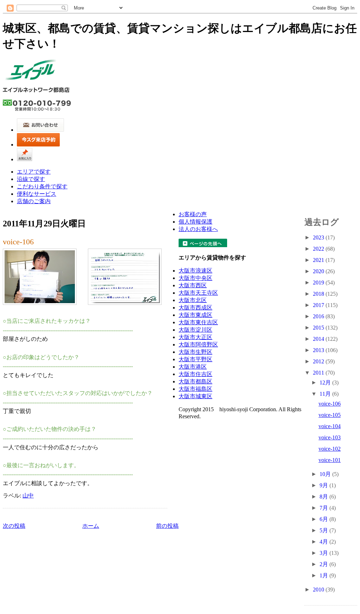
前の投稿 (167, 526)
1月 (324, 575)
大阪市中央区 (195, 278)
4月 (324, 542)
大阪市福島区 (195, 389)
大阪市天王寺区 (198, 293)
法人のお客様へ (198, 229)
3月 (324, 553)
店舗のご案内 (34, 201)
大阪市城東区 (195, 396)
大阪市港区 (193, 367)
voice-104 (330, 426)
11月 (326, 394)
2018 (319, 294)
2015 (319, 328)
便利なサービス (36, 194)
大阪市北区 (193, 300)
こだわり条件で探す (42, 186)
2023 (319, 237)
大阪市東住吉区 (198, 322)
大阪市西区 (193, 285)
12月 (326, 383)
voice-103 (330, 437)
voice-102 (330, 449)
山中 (28, 496)
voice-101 (330, 460)
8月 (324, 497)
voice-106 (18, 241)
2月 (324, 564)
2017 (319, 305)
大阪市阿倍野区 (198, 344)
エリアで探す (34, 172)
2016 (319, 316)
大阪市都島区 (195, 381)
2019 (319, 283)
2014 (319, 339)
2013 (319, 350)
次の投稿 (14, 526)
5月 (324, 530)
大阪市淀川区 (195, 330)
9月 (324, 485)
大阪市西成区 (195, 308)
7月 (324, 508)
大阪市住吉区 (195, 374)
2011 (319, 373)
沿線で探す (31, 179)
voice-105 (330, 415)
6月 (324, 519)
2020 (319, 271)
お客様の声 (193, 214)
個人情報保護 (195, 222)
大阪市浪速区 (195, 271)
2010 (319, 590)
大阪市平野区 (195, 359)
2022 (319, 249)
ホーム (90, 526)
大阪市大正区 (195, 337)
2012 (319, 361)
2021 (319, 260)
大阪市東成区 (195, 315)
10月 (326, 474)
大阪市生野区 (195, 352)
